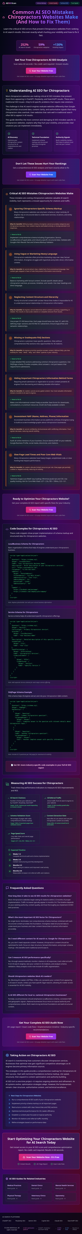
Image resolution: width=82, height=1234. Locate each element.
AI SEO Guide (59, 1228)
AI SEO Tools (67, 1228)
